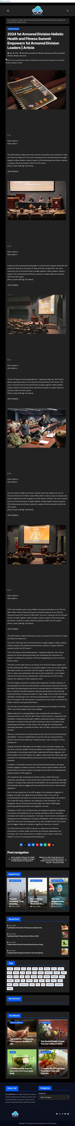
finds (9, 972)
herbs (9, 976)
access (10, 969)
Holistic (11, 56)
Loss (27, 976)
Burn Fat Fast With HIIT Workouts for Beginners (36, 902)
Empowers (49, 53)
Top (43, 984)
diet (41, 969)
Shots (60, 980)
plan (36, 980)
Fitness (57, 53)
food (22, 972)
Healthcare (48, 972)
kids (22, 976)
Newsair (43, 1123)
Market (34, 976)
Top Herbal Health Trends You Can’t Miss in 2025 (23, 936)
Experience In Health (17, 20)
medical (47, 976)
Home (9, 20)
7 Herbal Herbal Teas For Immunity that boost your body (25, 944)
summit (23, 56)
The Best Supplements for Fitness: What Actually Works (58, 904)
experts (61, 969)
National (10, 980)
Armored (29, 53)
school (54, 980)
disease (47, 969)
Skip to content (5, 1)
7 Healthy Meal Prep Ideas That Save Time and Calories (25, 953)
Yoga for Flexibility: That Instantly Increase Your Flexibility (16, 904)
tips (38, 984)
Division (42, 53)
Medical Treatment (16, 1022)
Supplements (23, 984)
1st (24, 53)
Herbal (64, 972)
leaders (17, 56)
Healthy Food (46, 1052)
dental (35, 969)
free (34, 972)
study (15, 984)
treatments (59, 984)
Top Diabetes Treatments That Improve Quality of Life (24, 928)
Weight (10, 988)
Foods (28, 972)
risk (48, 980)
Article (36, 53)
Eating (54, 969)
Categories (42, 1093)
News (17, 980)
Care (23, 969)
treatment (50, 984)
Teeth (32, 984)
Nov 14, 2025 (58, 906)
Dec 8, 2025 (36, 906)
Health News (45, 1022)
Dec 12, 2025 (15, 906)
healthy (57, 972)
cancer (17, 969)
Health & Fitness (13, 29)
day (29, 969)
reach (41, 980)
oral (23, 980)
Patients (29, 980)
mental (62, 976)
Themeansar (52, 1123)
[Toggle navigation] (7, 11)
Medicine (54, 976)
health (63, 53)
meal (40, 976)
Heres (16, 976)
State (9, 984)
